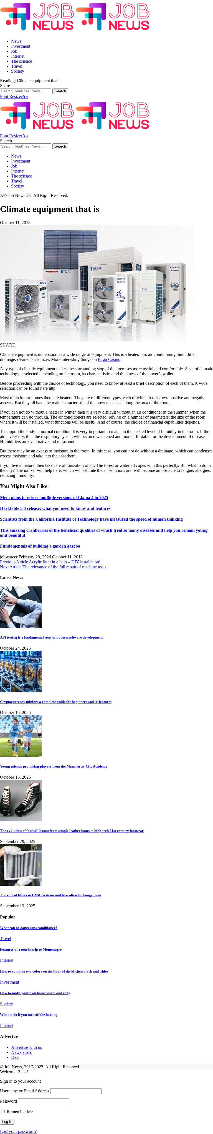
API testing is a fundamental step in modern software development (51, 637)
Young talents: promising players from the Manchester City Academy (54, 766)
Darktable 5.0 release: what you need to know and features (55, 508)
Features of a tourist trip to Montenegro (31, 949)
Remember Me (19, 1111)
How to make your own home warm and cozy (35, 993)
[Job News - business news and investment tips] (75, 31)
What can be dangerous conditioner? (28, 928)
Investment (9, 982)
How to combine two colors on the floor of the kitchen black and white (54, 971)
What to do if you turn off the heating (28, 1014)
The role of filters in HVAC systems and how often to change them (50, 895)
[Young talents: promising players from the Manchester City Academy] (21, 755)
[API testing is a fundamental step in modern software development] (21, 626)
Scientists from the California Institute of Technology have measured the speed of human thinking (91, 519)
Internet (6, 960)
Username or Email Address (24, 1091)
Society (6, 1003)
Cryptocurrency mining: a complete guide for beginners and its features (55, 702)
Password (8, 1101)
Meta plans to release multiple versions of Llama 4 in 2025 (54, 497)
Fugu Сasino (109, 359)
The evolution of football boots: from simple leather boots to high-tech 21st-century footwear (72, 831)
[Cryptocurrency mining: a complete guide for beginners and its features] (21, 690)
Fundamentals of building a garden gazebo (40, 546)
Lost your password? (18, 1131)
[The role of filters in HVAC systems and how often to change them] (21, 884)
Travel (5, 938)
